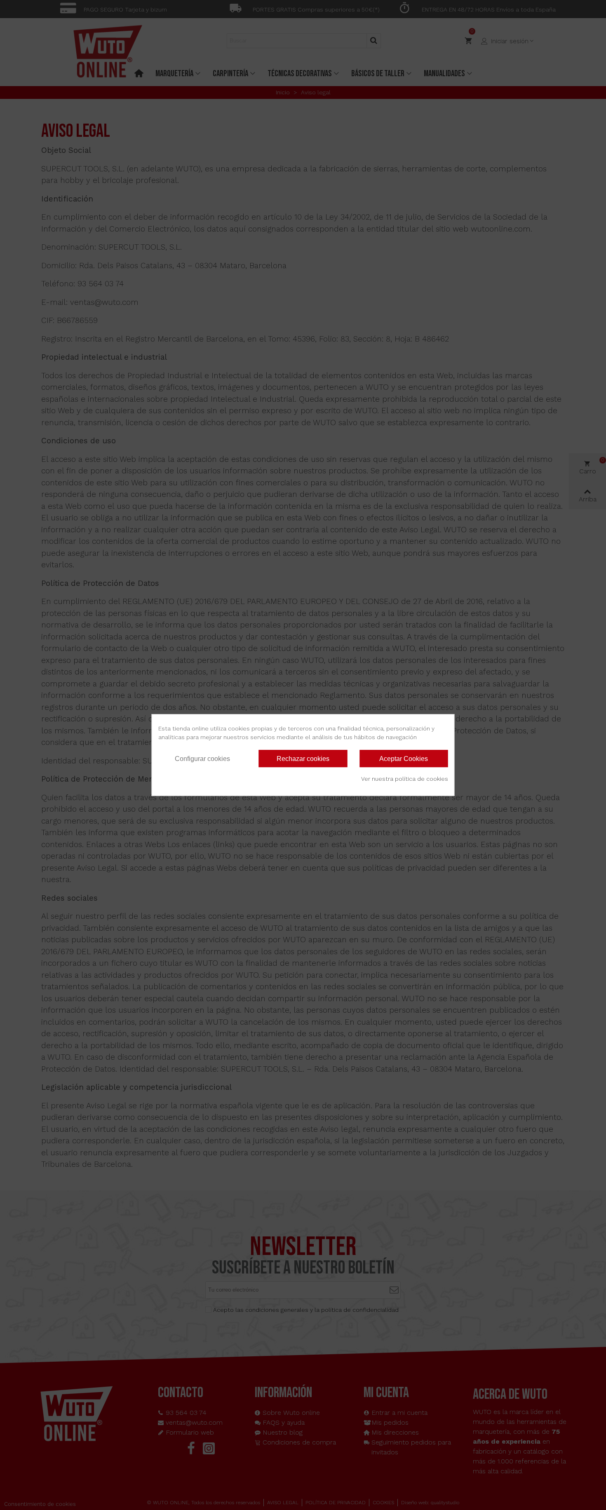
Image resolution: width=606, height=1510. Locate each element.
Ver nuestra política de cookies (404, 778)
